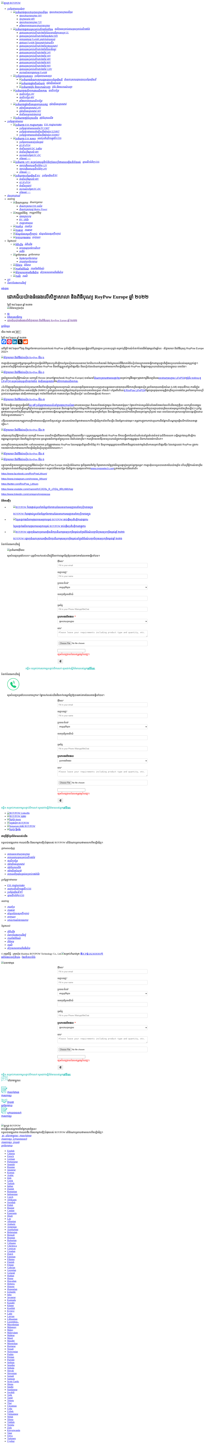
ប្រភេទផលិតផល (65, 616)
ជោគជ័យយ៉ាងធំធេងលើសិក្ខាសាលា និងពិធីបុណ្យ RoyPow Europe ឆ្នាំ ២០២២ (42, 320)
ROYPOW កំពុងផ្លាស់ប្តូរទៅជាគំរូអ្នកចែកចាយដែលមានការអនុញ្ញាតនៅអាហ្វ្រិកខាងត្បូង (51, 514)
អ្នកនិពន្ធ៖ (5, 326)
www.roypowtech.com (102, 468)
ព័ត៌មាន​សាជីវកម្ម (14, 317)
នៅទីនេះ (91, 668)
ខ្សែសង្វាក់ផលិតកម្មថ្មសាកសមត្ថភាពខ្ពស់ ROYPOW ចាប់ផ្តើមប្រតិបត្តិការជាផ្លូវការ (49, 526)
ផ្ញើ (60, 661)
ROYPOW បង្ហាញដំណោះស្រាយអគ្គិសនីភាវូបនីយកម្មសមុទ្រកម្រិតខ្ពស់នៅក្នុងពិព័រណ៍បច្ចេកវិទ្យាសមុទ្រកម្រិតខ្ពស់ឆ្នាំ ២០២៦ (67, 538)
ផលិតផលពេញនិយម (10, 957)
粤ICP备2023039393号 (91, 954)
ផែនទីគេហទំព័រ (28, 957)
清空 (18, 332)
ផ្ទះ (8, 313)
